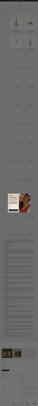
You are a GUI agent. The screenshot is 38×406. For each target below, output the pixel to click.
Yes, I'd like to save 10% (13, 210)
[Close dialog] (29, 194)
